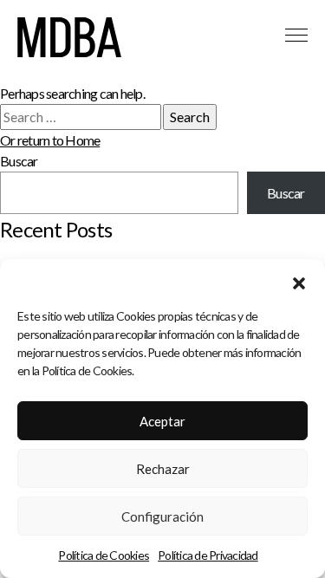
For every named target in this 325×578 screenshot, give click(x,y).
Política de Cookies (103, 555)
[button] (299, 280)
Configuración (162, 516)
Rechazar (163, 469)
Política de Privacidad (208, 555)
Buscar (19, 161)
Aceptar (162, 421)
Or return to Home (50, 140)
